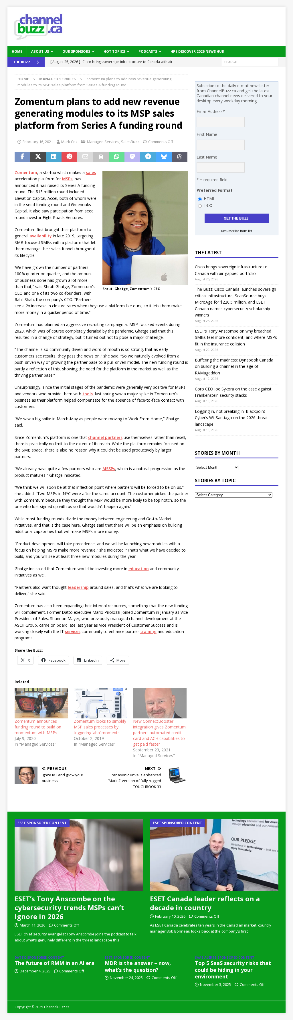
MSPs (67, 178)
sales (91, 172)
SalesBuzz (130, 141)
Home (17, 51)
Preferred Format (215, 190)
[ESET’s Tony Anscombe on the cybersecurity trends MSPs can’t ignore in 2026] (79, 855)
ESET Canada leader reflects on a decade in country (205, 903)
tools (87, 393)
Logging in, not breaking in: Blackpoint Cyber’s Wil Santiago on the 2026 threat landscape (231, 418)
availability (40, 236)
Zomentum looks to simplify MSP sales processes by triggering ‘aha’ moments (100, 726)
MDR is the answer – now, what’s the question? (138, 966)
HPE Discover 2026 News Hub (197, 51)
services (72, 631)
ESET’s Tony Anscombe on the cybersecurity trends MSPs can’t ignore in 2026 (69, 907)
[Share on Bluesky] (164, 157)
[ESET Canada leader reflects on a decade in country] (214, 855)
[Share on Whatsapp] (116, 157)
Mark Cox (69, 141)
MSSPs (108, 468)
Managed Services (103, 141)
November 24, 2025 (126, 977)
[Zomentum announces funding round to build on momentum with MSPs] (41, 703)
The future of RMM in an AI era (54, 963)
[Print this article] (101, 157)
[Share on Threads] (179, 157)
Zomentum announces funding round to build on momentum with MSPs (38, 726)
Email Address (211, 111)
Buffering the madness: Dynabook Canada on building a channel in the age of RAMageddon (234, 366)
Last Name (207, 157)
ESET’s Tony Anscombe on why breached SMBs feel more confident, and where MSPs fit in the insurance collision (236, 337)
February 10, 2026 (170, 916)
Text (208, 205)
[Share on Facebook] (22, 157)
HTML (209, 198)
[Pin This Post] (69, 157)
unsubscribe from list (236, 231)
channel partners (105, 437)
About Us (40, 51)
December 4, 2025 (35, 971)
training (148, 631)
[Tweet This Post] (38, 157)
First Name (207, 134)
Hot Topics (114, 51)
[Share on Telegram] (148, 157)
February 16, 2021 (38, 141)
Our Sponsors (76, 51)
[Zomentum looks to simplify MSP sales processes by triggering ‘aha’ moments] (100, 703)
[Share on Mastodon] (132, 157)
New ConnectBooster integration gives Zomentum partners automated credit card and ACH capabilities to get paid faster (159, 732)
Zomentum (26, 172)
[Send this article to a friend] (85, 157)
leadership (78, 587)
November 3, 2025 (215, 984)
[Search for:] (249, 61)
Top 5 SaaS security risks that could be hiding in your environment (233, 970)
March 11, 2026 (32, 925)
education (138, 568)
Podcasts (147, 51)
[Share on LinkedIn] (54, 157)
